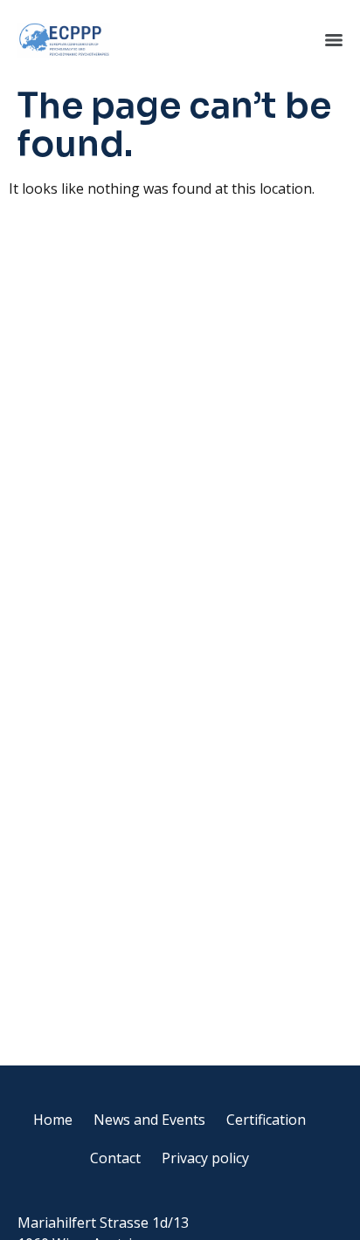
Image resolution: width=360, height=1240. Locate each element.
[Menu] (334, 40)
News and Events (149, 1119)
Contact (115, 1158)
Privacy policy (205, 1158)
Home (53, 1119)
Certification (266, 1119)
